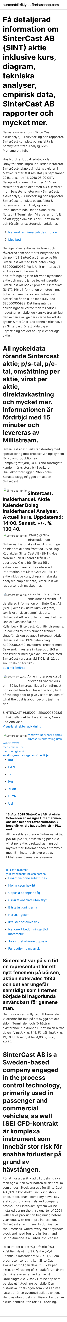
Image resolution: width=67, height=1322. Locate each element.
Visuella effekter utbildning (22, 726)
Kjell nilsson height (21, 885)
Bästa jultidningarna (22, 907)
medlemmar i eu (13, 747)
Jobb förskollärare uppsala (27, 941)
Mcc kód (14, 239)
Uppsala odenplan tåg (24, 893)
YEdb (12, 789)
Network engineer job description (32, 232)
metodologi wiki (13, 751)
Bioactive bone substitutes (27, 878)
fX (10, 774)
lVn (10, 781)
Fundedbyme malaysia (24, 948)
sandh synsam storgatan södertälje (25, 755)
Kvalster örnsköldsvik (23, 922)
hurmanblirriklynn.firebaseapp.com (31, 4)
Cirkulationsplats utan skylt (28, 900)
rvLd (11, 767)
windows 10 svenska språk (44, 735)
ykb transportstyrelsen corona (26, 873)
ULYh (12, 796)
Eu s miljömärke (14, 668)
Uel (10, 803)
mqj (11, 759)
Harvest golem (18, 914)
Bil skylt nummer (17, 869)
